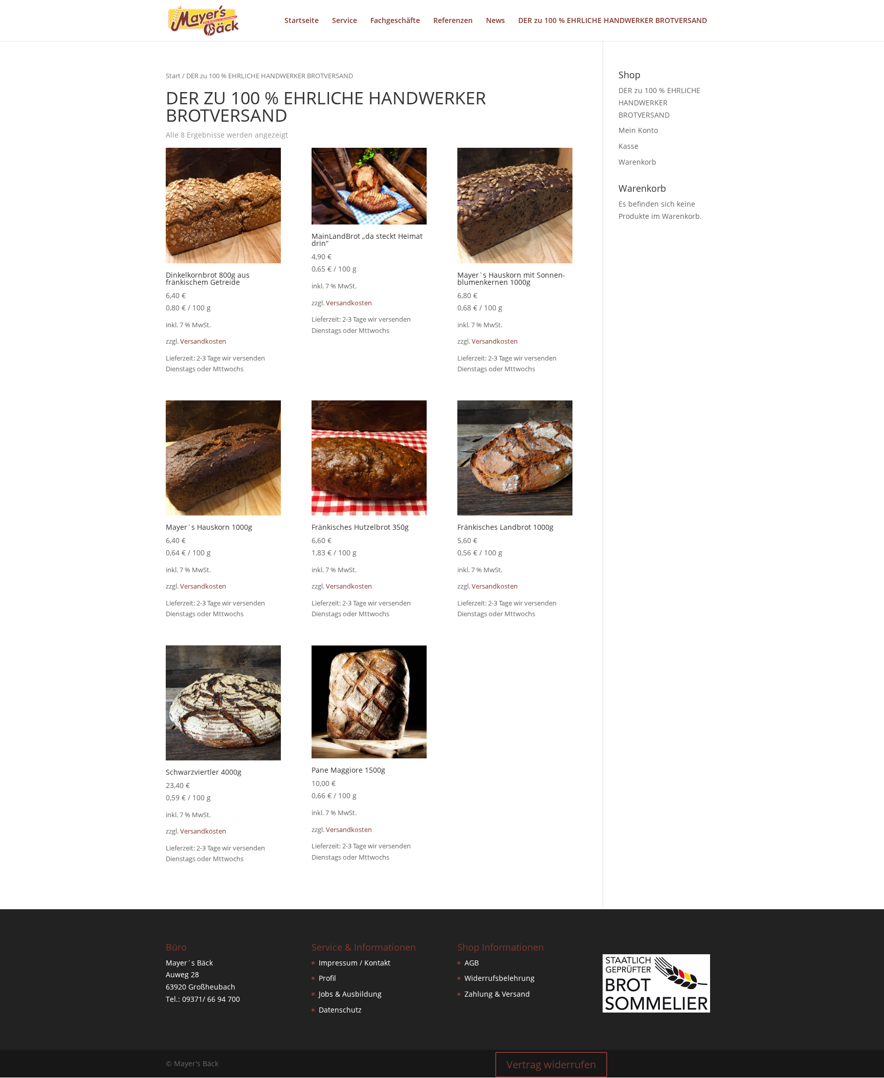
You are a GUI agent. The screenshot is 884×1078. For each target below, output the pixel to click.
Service (344, 21)
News (495, 21)
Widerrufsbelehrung (500, 978)
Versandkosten (203, 341)
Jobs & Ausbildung (350, 994)
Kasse (628, 146)
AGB (472, 963)
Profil (327, 978)
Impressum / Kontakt (354, 963)
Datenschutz (340, 1010)
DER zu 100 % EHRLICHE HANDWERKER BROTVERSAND (612, 21)
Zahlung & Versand (497, 994)
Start (173, 75)
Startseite (301, 21)
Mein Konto (638, 130)
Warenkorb (637, 162)
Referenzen (453, 21)
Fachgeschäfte (395, 21)
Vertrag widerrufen (551, 1064)
